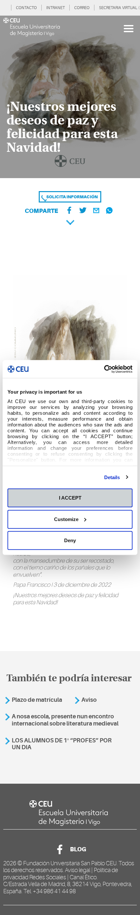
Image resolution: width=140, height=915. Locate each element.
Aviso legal (77, 870)
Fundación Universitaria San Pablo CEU (70, 863)
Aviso (89, 700)
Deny (70, 540)
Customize (66, 519)
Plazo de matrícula (37, 700)
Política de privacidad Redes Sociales (60, 874)
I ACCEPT (70, 498)
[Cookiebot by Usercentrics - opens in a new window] (104, 369)
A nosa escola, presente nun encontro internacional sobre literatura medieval (65, 720)
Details (112, 477)
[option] (70, 97)
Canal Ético (83, 877)
